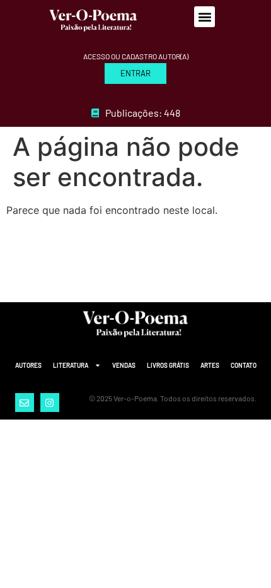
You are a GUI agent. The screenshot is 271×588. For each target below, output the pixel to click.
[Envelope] (24, 402)
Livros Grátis (168, 365)
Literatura (70, 365)
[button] (204, 16)
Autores (28, 365)
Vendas (124, 365)
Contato (244, 365)
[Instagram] (49, 402)
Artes (209, 365)
